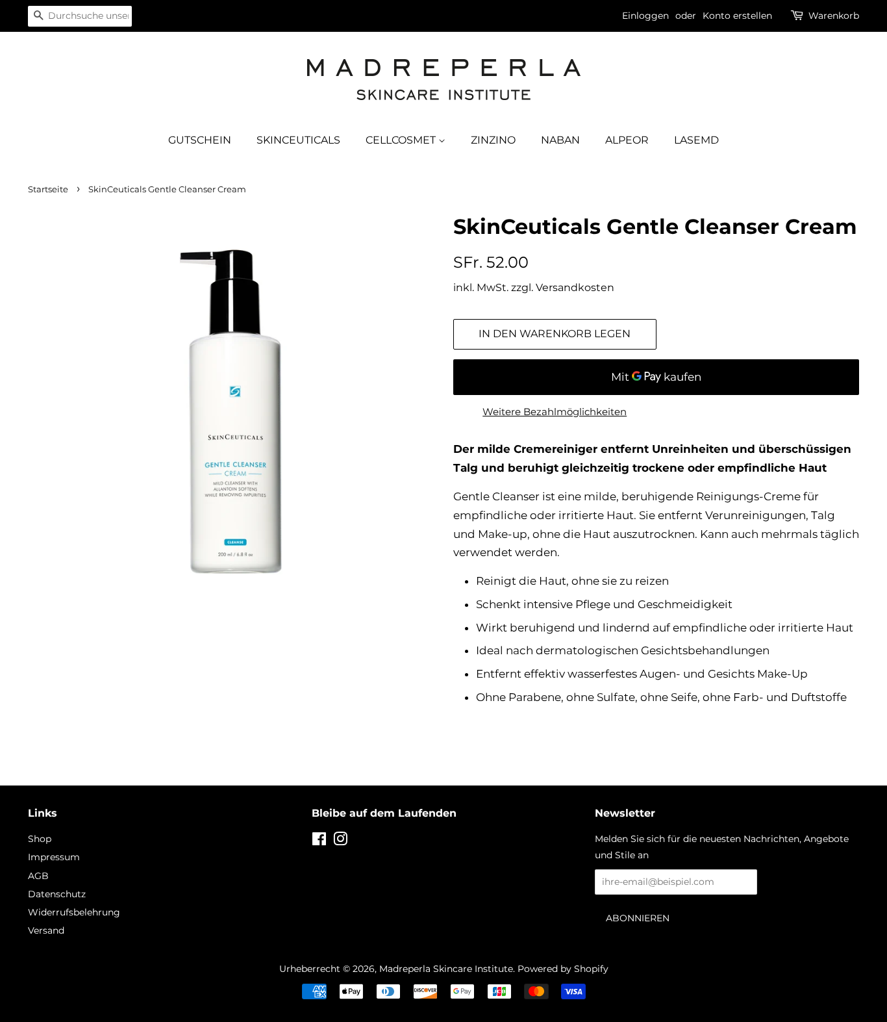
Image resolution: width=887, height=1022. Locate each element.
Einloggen (645, 15)
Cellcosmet (402, 140)
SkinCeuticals (298, 140)
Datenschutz (57, 894)
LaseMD (696, 140)
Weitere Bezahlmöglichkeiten (554, 411)
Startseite (48, 189)
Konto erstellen (737, 15)
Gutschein (199, 140)
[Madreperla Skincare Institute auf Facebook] (319, 841)
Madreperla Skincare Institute (446, 969)
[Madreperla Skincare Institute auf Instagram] (340, 841)
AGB (38, 876)
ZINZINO (493, 140)
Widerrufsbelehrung (74, 912)
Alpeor (627, 140)
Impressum (54, 857)
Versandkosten (575, 287)
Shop (39, 839)
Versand (46, 930)
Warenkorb (833, 15)
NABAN (560, 140)
